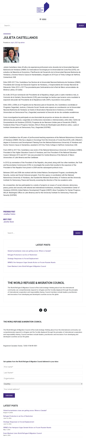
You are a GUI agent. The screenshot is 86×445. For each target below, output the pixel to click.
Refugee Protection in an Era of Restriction (22, 255)
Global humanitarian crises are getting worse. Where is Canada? (29, 251)
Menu (44, 19)
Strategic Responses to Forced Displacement (23, 259)
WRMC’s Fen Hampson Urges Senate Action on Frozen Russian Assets (31, 262)
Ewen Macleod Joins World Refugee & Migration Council (27, 266)
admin (22, 42)
